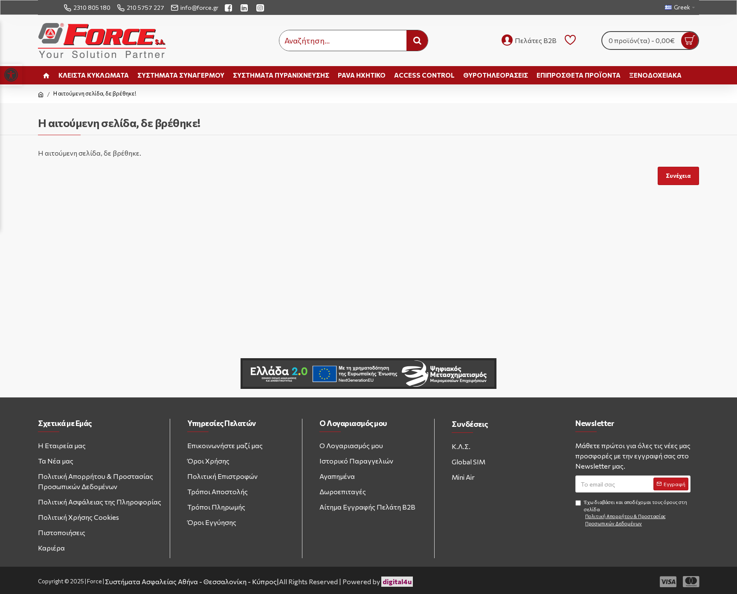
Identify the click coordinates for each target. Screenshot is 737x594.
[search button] (417, 40)
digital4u (397, 581)
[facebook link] (229, 7)
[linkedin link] (245, 7)
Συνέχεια (678, 175)
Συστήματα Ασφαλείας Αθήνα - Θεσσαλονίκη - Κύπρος (191, 581)
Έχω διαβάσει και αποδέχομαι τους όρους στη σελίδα (635, 512)
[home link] (46, 75)
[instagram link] (261, 7)
